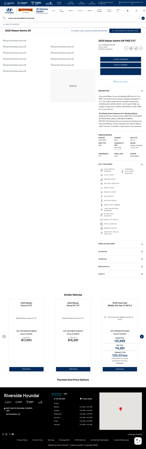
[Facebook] (3, 434)
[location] (98, 3)
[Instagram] (6, 434)
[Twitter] (9, 434)
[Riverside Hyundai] (26, 11)
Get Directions (12, 414)
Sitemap (51, 440)
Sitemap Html (64, 440)
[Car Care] (8, 402)
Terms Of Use (37, 440)
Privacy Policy (22, 440)
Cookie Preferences (121, 440)
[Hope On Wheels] (40, 402)
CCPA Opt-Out (80, 440)
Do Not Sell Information (100, 440)
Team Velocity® (63, 445)
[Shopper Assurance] (19, 402)
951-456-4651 (60, 399)
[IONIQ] (30, 402)
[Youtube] (12, 434)
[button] (120, 409)
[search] (144, 10)
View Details (26, 369)
